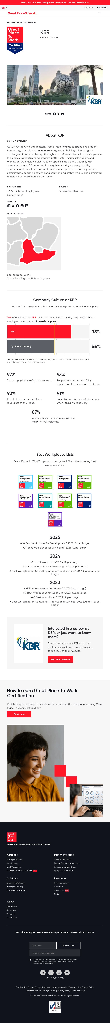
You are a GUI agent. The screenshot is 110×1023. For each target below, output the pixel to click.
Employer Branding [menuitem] (15, 887)
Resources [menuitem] (60, 878)
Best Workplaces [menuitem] (14, 867)
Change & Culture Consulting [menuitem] (21, 871)
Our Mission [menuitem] (12, 906)
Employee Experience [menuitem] (16, 890)
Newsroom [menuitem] (11, 914)
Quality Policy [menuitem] (78, 991)
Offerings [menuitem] (12, 854)
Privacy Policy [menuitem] (63, 991)
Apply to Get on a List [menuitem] (63, 871)
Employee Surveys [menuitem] (14, 859)
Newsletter (102, 8)
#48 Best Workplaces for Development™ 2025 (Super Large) (55, 543)
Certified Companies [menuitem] (63, 859)
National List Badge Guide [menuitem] (54, 987)
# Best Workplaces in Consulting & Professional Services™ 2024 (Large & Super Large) (55, 572)
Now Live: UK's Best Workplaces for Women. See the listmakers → (55, 2)
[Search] (92, 7)
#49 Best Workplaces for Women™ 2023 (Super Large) (55, 588)
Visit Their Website (61, 659)
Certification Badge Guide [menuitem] (28, 987)
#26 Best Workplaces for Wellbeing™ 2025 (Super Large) (55, 547)
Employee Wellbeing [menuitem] (16, 883)
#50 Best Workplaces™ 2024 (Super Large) (55, 562)
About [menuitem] (10, 901)
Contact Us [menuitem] (12, 918)
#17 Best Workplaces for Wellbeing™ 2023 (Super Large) (55, 592)
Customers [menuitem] (11, 910)
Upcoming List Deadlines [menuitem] (65, 867)
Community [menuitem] (61, 890)
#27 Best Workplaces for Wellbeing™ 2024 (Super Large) (55, 566)
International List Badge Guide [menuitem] (41, 991)
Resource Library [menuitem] (61, 883)
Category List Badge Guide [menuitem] (81, 987)
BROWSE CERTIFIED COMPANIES (21, 22)
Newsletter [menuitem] (58, 887)
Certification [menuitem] (12, 863)
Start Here (19, 714)
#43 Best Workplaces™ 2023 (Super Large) (55, 597)
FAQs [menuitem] (56, 894)
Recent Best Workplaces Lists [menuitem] (66, 863)
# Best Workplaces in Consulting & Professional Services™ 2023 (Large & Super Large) (55, 603)
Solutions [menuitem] (12, 878)
